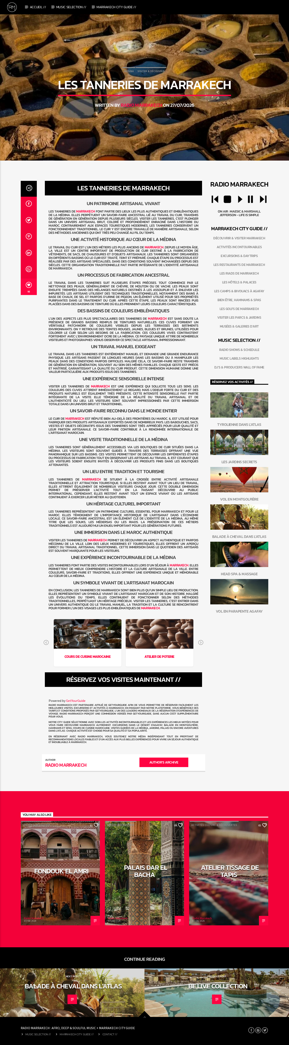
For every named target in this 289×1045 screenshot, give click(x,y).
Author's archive (163, 762)
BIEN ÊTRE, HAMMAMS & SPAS (239, 299)
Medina (129, 71)
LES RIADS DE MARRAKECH (239, 273)
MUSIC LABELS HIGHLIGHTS (239, 358)
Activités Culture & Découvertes (214, 825)
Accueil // (38, 6)
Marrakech (85, 211)
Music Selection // (71, 6)
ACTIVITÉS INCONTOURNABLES (239, 246)
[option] (88, 643)
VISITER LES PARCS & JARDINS (239, 317)
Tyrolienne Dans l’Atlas (239, 424)
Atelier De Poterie (159, 656)
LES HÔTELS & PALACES (239, 282)
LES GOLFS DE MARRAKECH (239, 308)
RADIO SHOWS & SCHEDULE (239, 349)
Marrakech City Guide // (116, 6)
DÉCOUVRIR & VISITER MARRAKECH (239, 238)
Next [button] (201, 643)
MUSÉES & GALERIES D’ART (239, 326)
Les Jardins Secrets (239, 462)
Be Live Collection (218, 986)
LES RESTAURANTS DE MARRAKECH (239, 264)
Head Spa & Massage (239, 574)
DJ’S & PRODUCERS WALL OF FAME (239, 367)
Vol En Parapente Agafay (239, 611)
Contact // (109, 1034)
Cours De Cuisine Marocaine (88, 656)
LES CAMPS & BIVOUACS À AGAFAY (239, 291)
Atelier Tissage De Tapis (230, 871)
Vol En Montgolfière (239, 499)
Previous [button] (46, 643)
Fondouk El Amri (61, 871)
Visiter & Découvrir (151, 71)
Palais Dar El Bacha (145, 871)
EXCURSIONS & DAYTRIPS (239, 255)
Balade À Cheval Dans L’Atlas (239, 536)
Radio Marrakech (141, 105)
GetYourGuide (75, 700)
